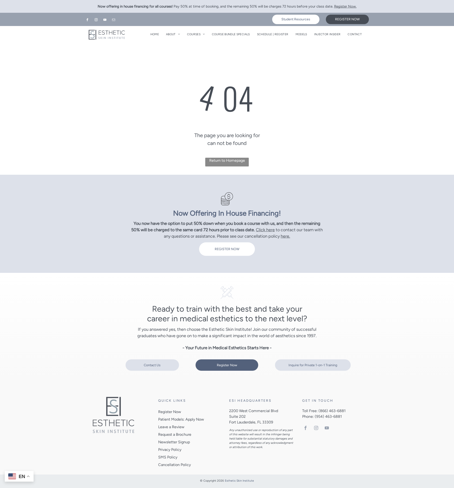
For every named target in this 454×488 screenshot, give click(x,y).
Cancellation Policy (174, 464)
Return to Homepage (227, 160)
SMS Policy (167, 457)
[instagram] (96, 20)
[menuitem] (154, 34)
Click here (265, 229)
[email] (113, 20)
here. (285, 236)
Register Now (169, 412)
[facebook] (87, 20)
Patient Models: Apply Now (181, 419)
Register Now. (345, 6)
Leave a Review (171, 427)
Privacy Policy (169, 449)
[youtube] (105, 20)
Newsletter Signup (174, 442)
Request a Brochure (174, 434)
